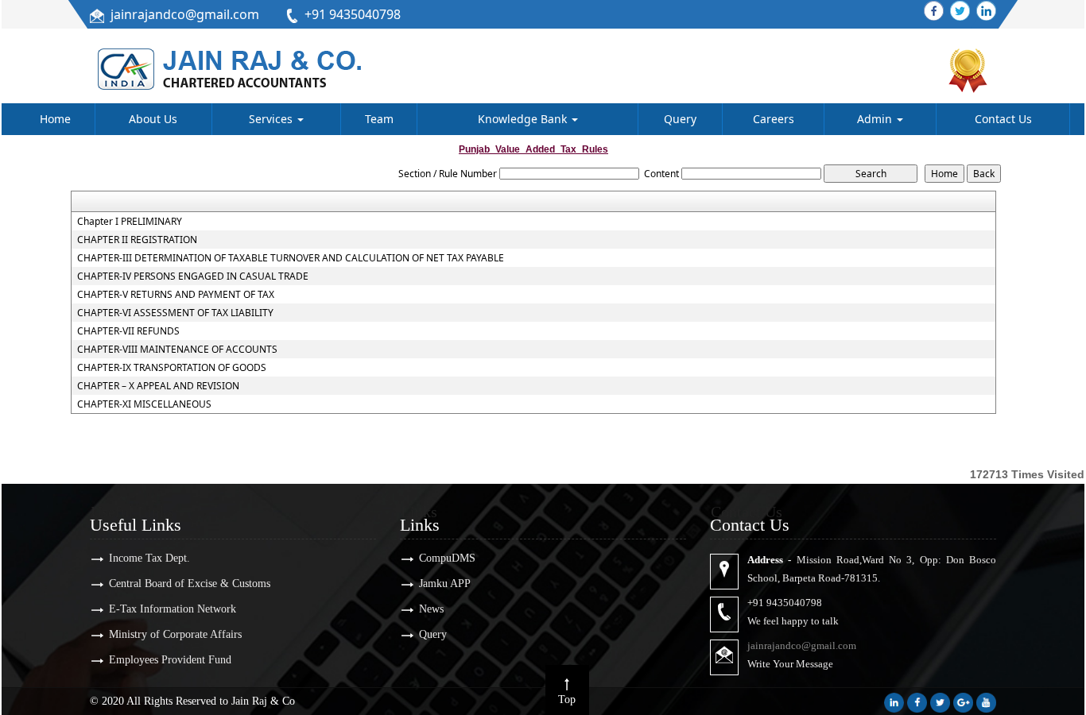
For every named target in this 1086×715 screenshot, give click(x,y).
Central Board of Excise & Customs (189, 583)
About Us (153, 118)
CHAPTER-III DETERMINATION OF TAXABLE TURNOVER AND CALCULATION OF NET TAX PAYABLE (290, 258)
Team (379, 118)
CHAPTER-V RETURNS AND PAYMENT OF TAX (175, 294)
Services (272, 118)
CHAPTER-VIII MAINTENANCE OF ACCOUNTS (177, 349)
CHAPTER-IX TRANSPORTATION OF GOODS (171, 367)
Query (680, 118)
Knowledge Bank (524, 118)
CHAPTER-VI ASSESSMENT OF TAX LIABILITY (175, 313)
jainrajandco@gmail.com (185, 14)
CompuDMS (447, 558)
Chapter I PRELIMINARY (129, 221)
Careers (773, 118)
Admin (876, 118)
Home (55, 118)
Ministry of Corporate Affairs (175, 634)
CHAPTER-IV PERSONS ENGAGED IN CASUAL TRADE (192, 276)
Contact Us (1003, 118)
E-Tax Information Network (172, 609)
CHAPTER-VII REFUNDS (128, 331)
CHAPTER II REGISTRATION (137, 240)
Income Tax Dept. (149, 558)
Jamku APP (445, 583)
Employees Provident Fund (170, 660)
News (431, 609)
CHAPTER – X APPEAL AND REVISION (158, 386)
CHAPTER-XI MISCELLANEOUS (144, 404)
